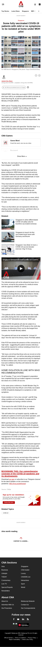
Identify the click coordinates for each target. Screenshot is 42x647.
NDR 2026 (34, 11)
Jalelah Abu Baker (7, 81)
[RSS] (28, 619)
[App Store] (16, 624)
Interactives (25, 580)
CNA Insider (25, 570)
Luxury (23, 573)
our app (11, 479)
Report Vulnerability (14, 639)
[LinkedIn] (23, 619)
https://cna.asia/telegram (17, 484)
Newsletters (5, 591)
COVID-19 (5, 513)
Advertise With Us (7, 605)
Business (4, 570)
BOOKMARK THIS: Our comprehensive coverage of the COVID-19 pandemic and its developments (20, 473)
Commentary (5, 580)
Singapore (25, 11)
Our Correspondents (28, 608)
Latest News (15, 11)
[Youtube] (18, 619)
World (23, 587)
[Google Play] (14, 624)
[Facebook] (13, 619)
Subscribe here (8, 502)
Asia (3, 566)
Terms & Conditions (20, 637)
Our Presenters (6, 608)
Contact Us (25, 605)
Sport (23, 584)
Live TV (4, 584)
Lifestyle (4, 573)
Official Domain (8, 637)
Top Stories (5, 11)
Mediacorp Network (27, 601)
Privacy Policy (32, 637)
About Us (4, 601)
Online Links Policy (27, 639)
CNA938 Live (25, 577)
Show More (21, 156)
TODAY (4, 577)
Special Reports (7, 587)
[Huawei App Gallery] (23, 625)
